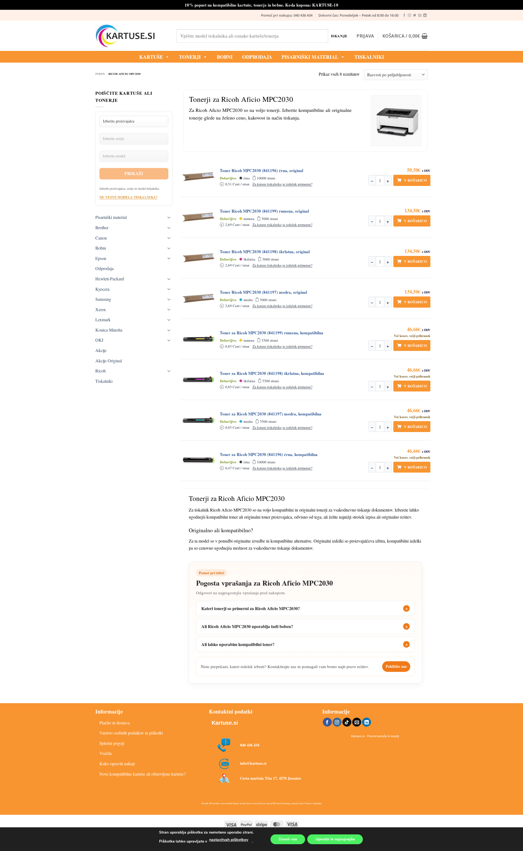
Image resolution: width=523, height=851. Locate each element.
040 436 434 (249, 745)
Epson (100, 258)
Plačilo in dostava (114, 723)
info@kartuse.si (253, 763)
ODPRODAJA (257, 56)
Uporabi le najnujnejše (335, 839)
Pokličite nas (396, 666)
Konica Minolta (108, 330)
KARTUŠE (151, 56)
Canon (101, 238)
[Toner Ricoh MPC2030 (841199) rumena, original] (198, 217)
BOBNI (225, 56)
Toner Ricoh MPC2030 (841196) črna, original (261, 170)
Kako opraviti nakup (117, 763)
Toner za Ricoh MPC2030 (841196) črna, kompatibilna (269, 454)
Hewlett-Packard (109, 278)
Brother (101, 227)
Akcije (101, 350)
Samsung (103, 299)
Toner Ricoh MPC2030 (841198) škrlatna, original (265, 251)
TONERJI (190, 56)
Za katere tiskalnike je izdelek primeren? (282, 184)
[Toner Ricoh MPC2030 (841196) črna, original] (198, 176)
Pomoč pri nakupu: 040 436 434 (286, 15)
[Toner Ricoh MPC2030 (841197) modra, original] (198, 298)
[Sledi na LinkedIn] (425, 15)
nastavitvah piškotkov (228, 839)
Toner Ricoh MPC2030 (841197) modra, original (263, 292)
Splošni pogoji (111, 743)
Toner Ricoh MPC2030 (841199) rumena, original (264, 211)
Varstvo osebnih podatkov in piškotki (131, 733)
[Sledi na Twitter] (414, 15)
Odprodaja (104, 268)
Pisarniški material (310, 56)
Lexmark (103, 319)
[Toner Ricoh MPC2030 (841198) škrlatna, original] (198, 257)
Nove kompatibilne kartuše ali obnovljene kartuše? (142, 774)
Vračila (105, 753)
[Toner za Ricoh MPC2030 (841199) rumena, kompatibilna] (198, 339)
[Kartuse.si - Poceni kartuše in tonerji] (131, 36)
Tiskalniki (369, 56)
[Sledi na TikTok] (346, 722)
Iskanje (339, 35)
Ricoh (100, 371)
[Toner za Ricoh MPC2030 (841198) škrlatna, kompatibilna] (198, 379)
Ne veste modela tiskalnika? (128, 197)
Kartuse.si (225, 723)
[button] (365, 36)
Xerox (100, 309)
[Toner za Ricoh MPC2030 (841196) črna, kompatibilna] (198, 460)
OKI (99, 340)
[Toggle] (169, 217)
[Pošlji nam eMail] (419, 15)
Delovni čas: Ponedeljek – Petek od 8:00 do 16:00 (358, 15)
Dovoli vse (288, 839)
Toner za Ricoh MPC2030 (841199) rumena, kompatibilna (271, 332)
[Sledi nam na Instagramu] (409, 15)
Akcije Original (108, 360)
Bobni (100, 248)
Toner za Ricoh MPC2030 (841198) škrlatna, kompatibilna (272, 373)
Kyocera (102, 289)
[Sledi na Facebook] (404, 15)
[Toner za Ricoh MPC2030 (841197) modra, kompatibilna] (198, 420)
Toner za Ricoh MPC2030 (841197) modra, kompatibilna (270, 414)
